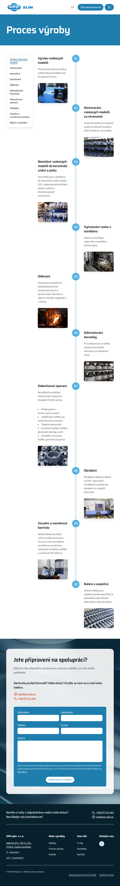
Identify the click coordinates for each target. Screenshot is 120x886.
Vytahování (15, 79)
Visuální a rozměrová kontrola (20, 115)
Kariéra (81, 854)
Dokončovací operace (16, 101)
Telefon (21, 725)
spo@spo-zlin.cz (26, 694)
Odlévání (14, 85)
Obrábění (14, 108)
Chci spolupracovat (90, 7)
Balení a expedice (19, 122)
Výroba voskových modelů (19, 61)
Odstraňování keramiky (16, 92)
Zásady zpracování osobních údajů (82, 875)
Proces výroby (56, 849)
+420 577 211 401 (27, 698)
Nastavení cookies (106, 875)
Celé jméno (23, 712)
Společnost (67, 712)
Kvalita (52, 854)
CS (72, 7)
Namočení (15, 73)
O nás (80, 843)
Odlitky (52, 843)
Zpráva (21, 738)
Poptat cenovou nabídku (60, 779)
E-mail (64, 725)
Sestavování (16, 68)
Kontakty (82, 849)
